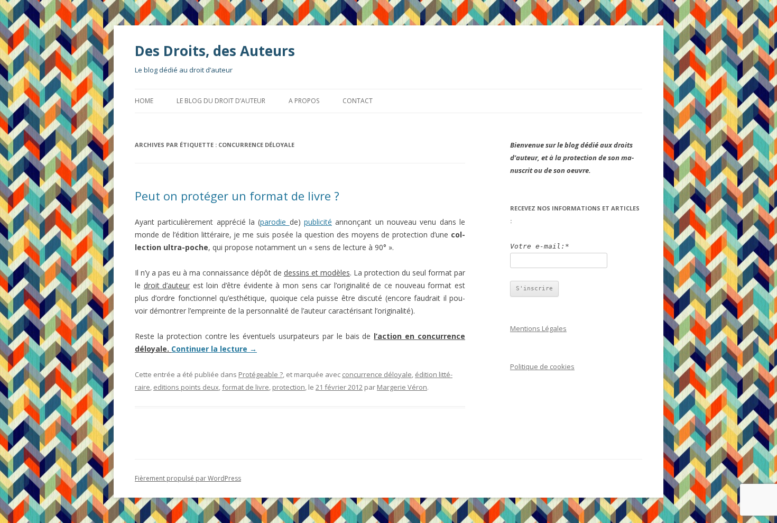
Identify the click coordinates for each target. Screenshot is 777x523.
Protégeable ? (260, 374)
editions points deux (186, 387)
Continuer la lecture (214, 349)
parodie (274, 222)
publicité (318, 222)
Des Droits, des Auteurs (215, 50)
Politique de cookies (542, 366)
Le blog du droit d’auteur (221, 100)
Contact (358, 100)
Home (144, 100)
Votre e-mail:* (539, 246)
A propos (304, 100)
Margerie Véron (402, 387)
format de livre (245, 387)
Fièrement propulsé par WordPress (188, 478)
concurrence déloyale (377, 374)
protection (288, 387)
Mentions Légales (538, 328)
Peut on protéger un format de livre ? (237, 196)
